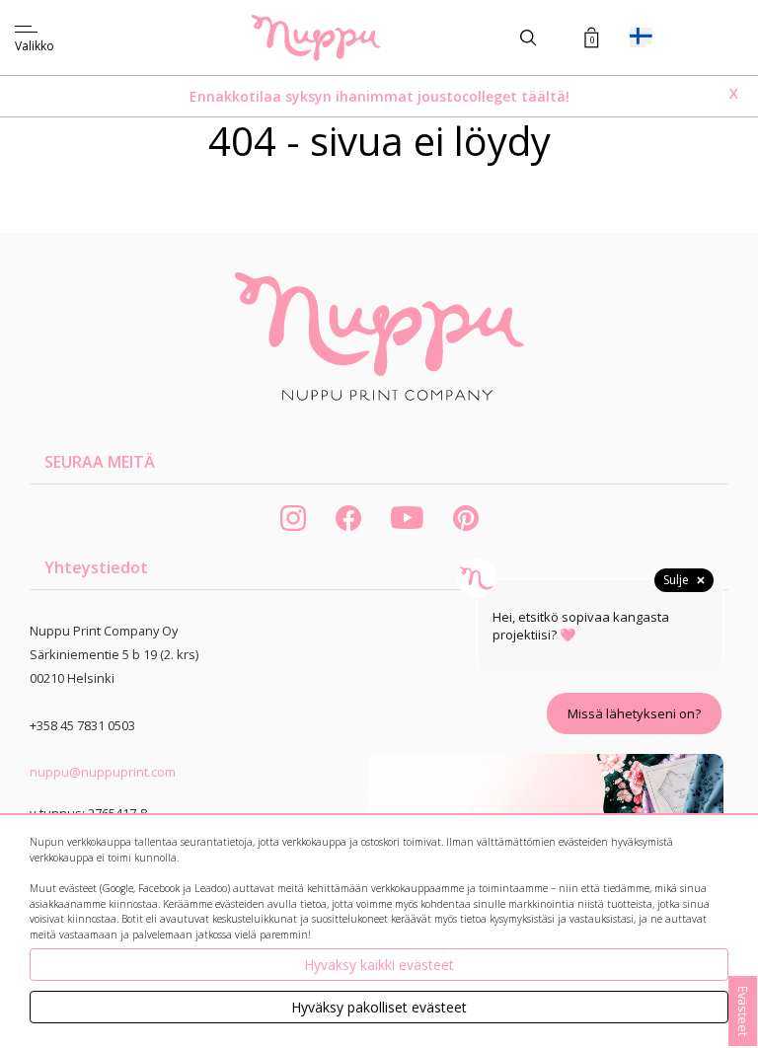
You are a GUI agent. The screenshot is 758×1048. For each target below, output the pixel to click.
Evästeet (743, 1011)
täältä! (545, 96)
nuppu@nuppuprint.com (103, 772)
